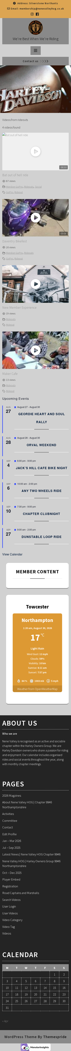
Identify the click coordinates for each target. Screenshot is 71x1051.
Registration (10, 886)
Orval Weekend (41, 445)
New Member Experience (19, 307)
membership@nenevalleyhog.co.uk (42, 8)
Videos (6, 933)
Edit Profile (9, 834)
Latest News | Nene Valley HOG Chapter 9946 (31, 854)
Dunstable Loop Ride (42, 537)
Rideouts (29, 186)
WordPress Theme (20, 1036)
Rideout (18, 192)
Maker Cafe (10, 374)
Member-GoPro (14, 186)
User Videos (10, 913)
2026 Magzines (11, 795)
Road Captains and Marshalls (20, 893)
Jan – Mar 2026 (11, 841)
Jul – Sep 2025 (11, 848)
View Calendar (12, 554)
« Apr (5, 1021)
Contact (7, 827)
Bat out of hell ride (15, 175)
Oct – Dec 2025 (12, 873)
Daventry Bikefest (14, 241)
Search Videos (11, 900)
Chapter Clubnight (41, 514)
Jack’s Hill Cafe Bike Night (41, 468)
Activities (8, 814)
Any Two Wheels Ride (42, 491)
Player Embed (11, 879)
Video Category (12, 920)
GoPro (9, 192)
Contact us (30, 61)
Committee (9, 821)
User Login (9, 906)
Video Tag (8, 927)
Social (38, 186)
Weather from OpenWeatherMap (37, 689)
